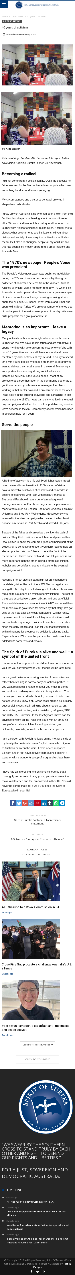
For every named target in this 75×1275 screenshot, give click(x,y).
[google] (25, 803)
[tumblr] (50, 803)
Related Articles (36, 849)
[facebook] (13, 803)
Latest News (17, 16)
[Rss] (44, 1272)
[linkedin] (44, 803)
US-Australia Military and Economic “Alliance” (37, 836)
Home (5, 16)
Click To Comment (37, 1059)
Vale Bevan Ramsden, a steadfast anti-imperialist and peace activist (35, 1028)
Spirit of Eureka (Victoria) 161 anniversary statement (37, 819)
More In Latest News (36, 854)
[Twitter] (37, 1272)
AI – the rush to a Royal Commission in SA (30, 907)
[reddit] (31, 803)
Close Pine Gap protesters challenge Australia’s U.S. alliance (37, 966)
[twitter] (19, 803)
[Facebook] (31, 1272)
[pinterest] (37, 803)
